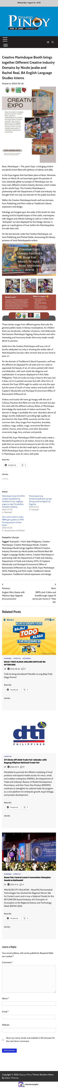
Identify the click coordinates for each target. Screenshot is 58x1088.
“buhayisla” (14, 541)
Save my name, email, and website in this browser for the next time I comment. (30, 1039)
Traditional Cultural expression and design (32, 574)
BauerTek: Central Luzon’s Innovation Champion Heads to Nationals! (27, 879)
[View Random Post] (48, 42)
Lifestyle (15, 537)
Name (5, 998)
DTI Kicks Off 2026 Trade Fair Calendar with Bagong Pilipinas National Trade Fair (25, 761)
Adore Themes (11, 1078)
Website (5, 1025)
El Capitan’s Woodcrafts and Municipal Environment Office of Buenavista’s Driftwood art (26, 564)
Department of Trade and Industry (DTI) (20, 561)
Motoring (27, 658)
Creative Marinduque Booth (26, 545)
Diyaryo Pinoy (25, 1074)
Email (5, 1011)
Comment (7, 962)
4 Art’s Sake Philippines (30, 541)
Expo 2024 (32, 567)
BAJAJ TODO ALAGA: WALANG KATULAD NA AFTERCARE (24, 663)
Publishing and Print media (20, 571)
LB (5, 669)
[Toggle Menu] (5, 45)
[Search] (53, 42)
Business (7, 658)
